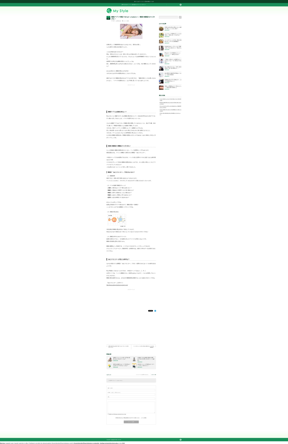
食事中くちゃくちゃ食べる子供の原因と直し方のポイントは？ (121, 358)
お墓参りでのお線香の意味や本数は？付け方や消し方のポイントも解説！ (146, 359)
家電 (118, 20)
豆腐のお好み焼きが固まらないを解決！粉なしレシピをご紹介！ (173, 28)
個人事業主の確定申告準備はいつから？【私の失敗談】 (173, 74)
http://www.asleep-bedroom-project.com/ (117, 285)
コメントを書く (126, 20)
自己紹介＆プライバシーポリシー (139, 4)
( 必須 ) (110, 388)
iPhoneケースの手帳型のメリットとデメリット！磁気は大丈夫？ (173, 53)
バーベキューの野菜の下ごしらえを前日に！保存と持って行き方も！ (173, 34)
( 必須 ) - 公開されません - (114, 392)
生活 (120, 20)
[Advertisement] (131, 95)
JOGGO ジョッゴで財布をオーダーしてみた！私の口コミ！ (146, 365)
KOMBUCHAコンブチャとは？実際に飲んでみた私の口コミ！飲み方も (173, 47)
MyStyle (112, 439)
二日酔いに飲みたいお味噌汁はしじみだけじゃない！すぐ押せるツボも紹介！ (173, 61)
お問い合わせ (124, 4)
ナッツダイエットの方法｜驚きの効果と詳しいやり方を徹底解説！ (144, 347)
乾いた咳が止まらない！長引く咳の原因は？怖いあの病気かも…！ (173, 67)
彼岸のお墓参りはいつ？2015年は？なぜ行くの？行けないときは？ (121, 365)
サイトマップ (129, 4)
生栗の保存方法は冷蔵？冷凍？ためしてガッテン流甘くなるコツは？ (118, 347)
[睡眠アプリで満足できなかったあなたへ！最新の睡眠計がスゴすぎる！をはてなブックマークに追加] (155, 311)
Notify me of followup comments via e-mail (117, 414)
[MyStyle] (117, 13)
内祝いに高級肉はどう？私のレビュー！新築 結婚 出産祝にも (173, 87)
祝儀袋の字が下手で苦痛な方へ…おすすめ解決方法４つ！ (173, 80)
